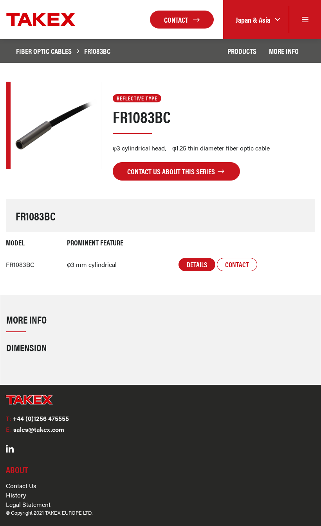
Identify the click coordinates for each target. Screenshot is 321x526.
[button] (256, 19)
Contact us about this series (171, 171)
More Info (284, 50)
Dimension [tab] (26, 347)
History (16, 494)
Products (241, 50)
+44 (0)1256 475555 (37, 418)
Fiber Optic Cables (44, 50)
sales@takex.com (35, 429)
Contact (177, 19)
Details (197, 264)
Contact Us (21, 485)
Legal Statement (28, 504)
